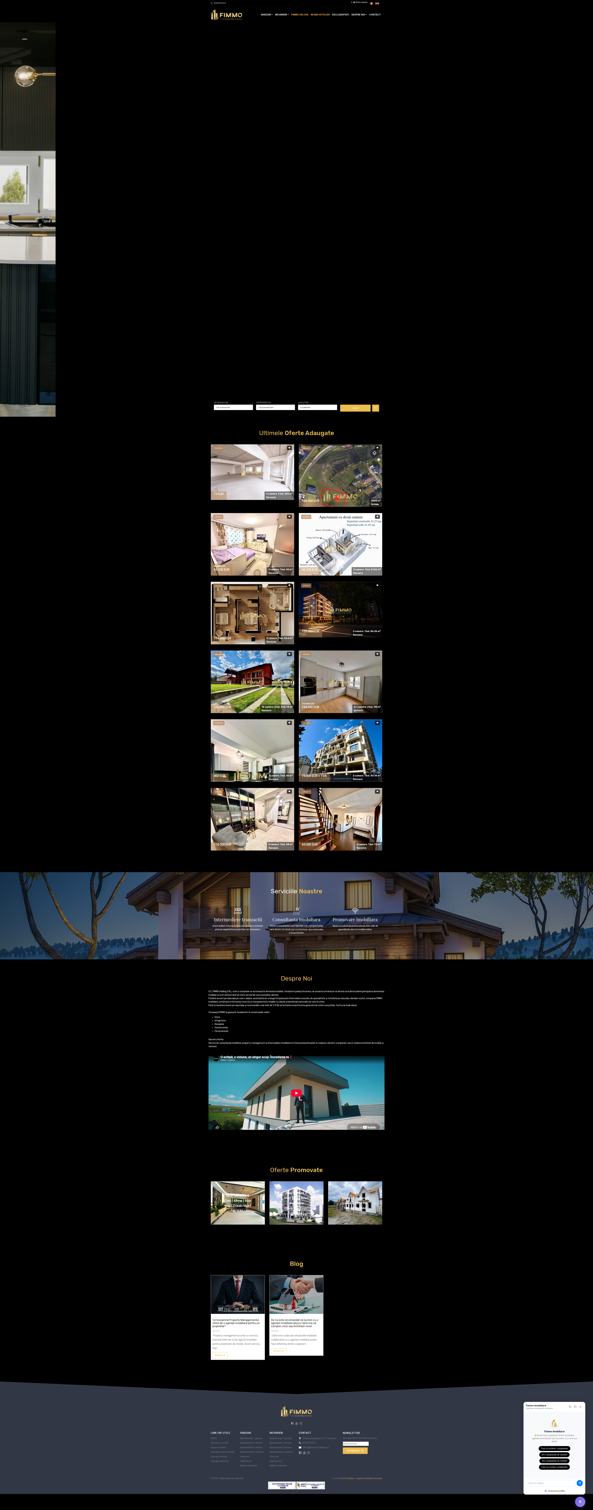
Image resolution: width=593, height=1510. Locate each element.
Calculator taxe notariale (222, 1452)
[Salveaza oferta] (289, 447)
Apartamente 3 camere (251, 1447)
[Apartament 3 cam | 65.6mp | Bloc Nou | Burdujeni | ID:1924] (252, 615)
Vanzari (266, 14)
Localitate (303, 403)
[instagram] (301, 1423)
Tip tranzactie (221, 403)
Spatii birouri (246, 1461)
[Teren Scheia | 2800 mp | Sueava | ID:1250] (340, 495)
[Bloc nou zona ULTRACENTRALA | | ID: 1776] (340, 750)
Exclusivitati (340, 14)
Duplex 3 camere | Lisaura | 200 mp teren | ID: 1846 (355, 1203)
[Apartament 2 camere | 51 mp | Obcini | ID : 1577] (252, 544)
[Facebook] (292, 1423)
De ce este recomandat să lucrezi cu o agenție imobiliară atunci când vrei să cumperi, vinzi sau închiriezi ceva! (294, 1323)
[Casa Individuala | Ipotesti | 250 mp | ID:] (340, 681)
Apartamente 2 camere (251, 1443)
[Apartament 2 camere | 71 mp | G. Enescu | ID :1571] (252, 819)
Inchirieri (281, 14)
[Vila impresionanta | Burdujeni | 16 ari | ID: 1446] (252, 681)
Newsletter (351, 1433)
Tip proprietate (263, 403)
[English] (377, 3)
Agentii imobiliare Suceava (369, 1478)
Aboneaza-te (355, 1450)
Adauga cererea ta (219, 1461)
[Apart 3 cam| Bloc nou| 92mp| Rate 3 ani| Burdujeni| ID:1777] (340, 609)
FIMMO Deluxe (299, 14)
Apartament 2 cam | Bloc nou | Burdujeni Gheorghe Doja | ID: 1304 (296, 1203)
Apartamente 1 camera (251, 1438)
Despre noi (358, 14)
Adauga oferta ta (219, 1456)
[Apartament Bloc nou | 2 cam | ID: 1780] (252, 774)
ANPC (214, 1438)
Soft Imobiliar (347, 1478)
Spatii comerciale (248, 1465)
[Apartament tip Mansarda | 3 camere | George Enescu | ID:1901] (340, 819)
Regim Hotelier (320, 14)
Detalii (219, 1355)
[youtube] (296, 1423)
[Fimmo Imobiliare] (296, 1411)
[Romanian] (371, 3)
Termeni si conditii (219, 1443)
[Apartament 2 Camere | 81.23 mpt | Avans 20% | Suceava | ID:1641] (340, 548)
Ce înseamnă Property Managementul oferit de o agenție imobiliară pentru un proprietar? (236, 1323)
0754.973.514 (220, 3)
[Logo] (226, 14)
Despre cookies (218, 1447)
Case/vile (244, 1456)
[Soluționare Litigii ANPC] (282, 1485)
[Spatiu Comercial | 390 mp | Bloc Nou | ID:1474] (252, 472)
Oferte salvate (359, 2)
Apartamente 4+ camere (251, 1452)
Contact (375, 14)
